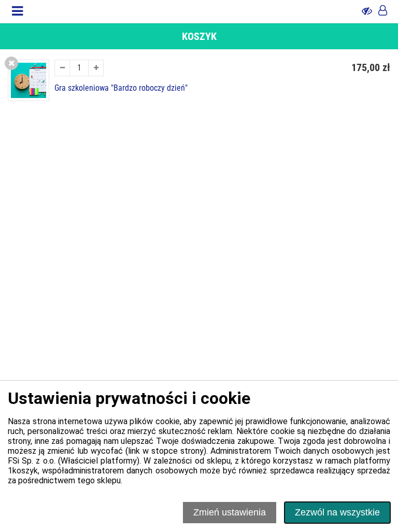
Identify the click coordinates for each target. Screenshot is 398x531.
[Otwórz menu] (17, 11)
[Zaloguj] (382, 11)
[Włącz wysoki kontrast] (367, 11)
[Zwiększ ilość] (96, 68)
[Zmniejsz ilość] (62, 68)
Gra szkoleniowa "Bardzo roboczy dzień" (121, 88)
